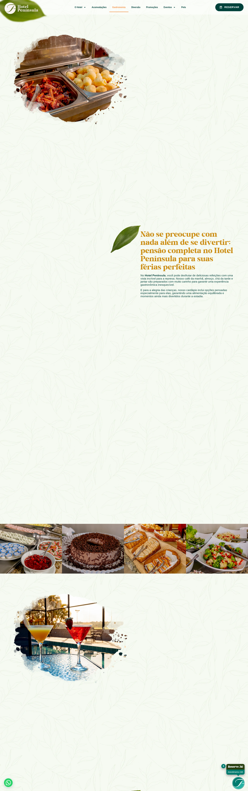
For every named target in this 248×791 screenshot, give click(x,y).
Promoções (152, 7)
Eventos (168, 7)
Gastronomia (119, 7)
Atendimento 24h (235, 772)
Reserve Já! (235, 766)
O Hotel (78, 7)
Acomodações (99, 7)
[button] (8, 782)
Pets (183, 7)
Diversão (135, 7)
